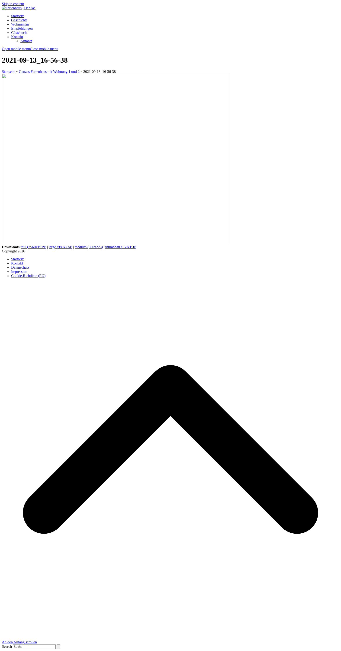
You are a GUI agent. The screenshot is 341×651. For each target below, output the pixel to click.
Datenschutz (20, 267)
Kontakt (17, 263)
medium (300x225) (89, 247)
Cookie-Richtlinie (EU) (28, 276)
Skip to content (13, 4)
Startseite (8, 72)
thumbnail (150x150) (120, 247)
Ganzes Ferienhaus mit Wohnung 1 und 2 (49, 72)
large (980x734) (60, 247)
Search (7, 646)
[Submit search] (58, 646)
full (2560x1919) (33, 247)
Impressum (19, 272)
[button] (30, 49)
